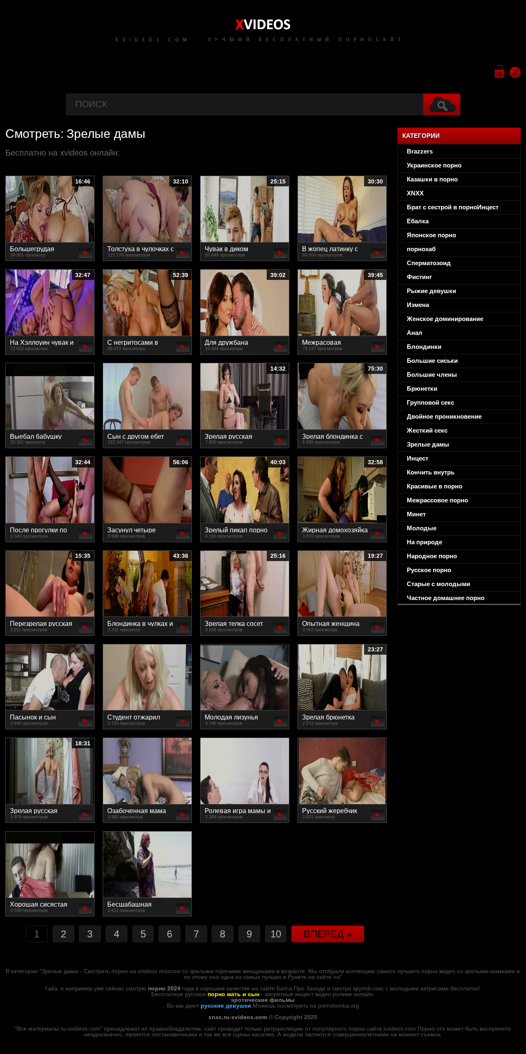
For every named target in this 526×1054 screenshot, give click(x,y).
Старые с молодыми (438, 583)
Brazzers (420, 151)
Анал (414, 332)
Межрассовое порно (437, 500)
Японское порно (431, 234)
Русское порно (429, 569)
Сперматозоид (429, 262)
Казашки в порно (432, 179)
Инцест (417, 458)
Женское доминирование (445, 318)
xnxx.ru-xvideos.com (237, 1017)
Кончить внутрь (430, 472)
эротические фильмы (263, 1000)
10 (275, 933)
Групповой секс (430, 402)
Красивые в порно (434, 486)
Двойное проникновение (444, 416)
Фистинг (419, 276)
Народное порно (432, 555)
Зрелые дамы (428, 444)
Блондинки (424, 346)
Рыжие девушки (431, 290)
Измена (418, 304)
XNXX (415, 193)
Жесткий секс (427, 430)
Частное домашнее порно (445, 597)
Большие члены (432, 374)
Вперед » (328, 933)
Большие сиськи (432, 360)
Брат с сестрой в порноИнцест (452, 207)
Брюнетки (422, 388)
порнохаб (421, 248)
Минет (416, 514)
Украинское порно (434, 165)
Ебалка (418, 221)
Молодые (421, 528)
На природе (424, 541)
